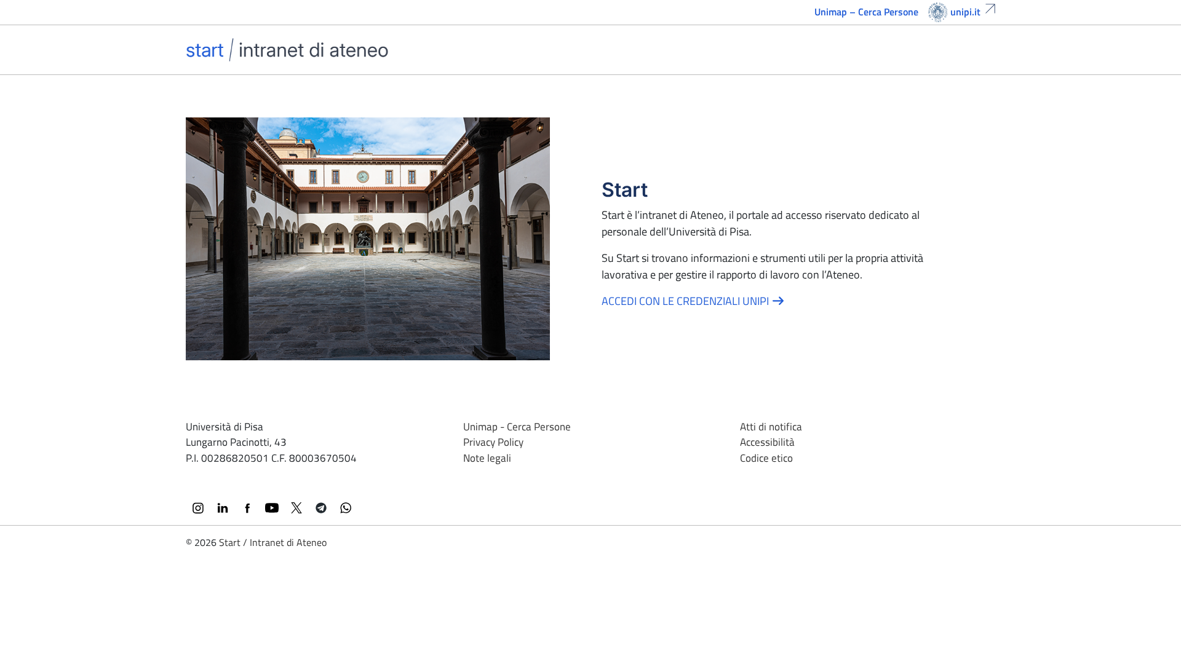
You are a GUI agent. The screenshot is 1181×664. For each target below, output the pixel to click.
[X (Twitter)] (296, 508)
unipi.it (965, 11)
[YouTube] (272, 508)
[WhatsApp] (345, 508)
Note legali (487, 458)
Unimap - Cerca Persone (517, 427)
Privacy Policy (493, 442)
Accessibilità (767, 442)
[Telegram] (321, 508)
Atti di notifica (771, 427)
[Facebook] (247, 508)
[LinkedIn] (222, 508)
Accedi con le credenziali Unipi (686, 301)
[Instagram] (198, 508)
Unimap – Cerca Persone (866, 11)
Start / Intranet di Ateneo (273, 542)
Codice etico (766, 458)
